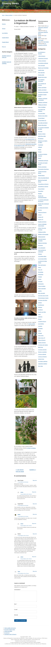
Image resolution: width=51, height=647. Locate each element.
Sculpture (40, 309)
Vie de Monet (41, 118)
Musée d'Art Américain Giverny (43, 204)
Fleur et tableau (42, 107)
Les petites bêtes (42, 256)
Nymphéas (40, 272)
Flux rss (4, 46)
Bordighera (40, 138)
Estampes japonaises (43, 92)
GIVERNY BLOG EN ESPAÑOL (6, 62)
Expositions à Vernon (43, 186)
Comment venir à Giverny (10, 634)
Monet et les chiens (42, 115)
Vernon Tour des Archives (42, 228)
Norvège (40, 131)
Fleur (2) (40, 269)
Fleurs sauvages (42, 288)
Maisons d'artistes (42, 243)
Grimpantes (41, 283)
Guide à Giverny (42, 342)
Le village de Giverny (43, 207)
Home (3, 15)
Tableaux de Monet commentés (42, 99)
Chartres (40, 316)
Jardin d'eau (41, 70)
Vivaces (40, 276)
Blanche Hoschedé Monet (42, 181)
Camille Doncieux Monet (42, 172)
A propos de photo (42, 300)
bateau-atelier (31, 323)
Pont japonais (41, 72)
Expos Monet (41, 188)
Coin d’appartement (30, 139)
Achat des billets (8, 631)
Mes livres (40, 347)
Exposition (40, 191)
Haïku (39, 330)
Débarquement (41, 236)
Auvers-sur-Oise (42, 312)
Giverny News (10, 3)
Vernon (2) (40, 217)
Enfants (40, 302)
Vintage (40, 333)
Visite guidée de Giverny (10, 628)
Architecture (41, 305)
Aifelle (19, 514)
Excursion (40, 245)
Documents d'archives (43, 169)
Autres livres (41, 359)
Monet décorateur (42, 125)
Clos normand (41, 65)
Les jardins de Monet (43, 63)
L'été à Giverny (41, 56)
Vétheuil (40, 147)
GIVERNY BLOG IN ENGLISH (6, 56)
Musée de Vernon (42, 221)
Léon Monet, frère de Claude (20, 470)
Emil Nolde (40, 40)
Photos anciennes (42, 166)
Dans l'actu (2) (41, 338)
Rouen (39, 158)
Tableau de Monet (42, 104)
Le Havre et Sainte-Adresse (42, 155)
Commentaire (17, 589)
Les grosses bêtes (42, 258)
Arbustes (40, 281)
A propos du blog (42, 349)
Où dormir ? (7, 632)
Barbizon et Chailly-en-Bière (43, 141)
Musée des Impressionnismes (42, 196)
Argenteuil (31, 26)
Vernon (3, 28)
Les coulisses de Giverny (42, 84)
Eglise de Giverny (42, 212)
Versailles (40, 328)
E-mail (16, 609)
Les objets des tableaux (41, 110)
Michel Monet (41, 175)
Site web (16, 614)
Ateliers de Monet (42, 89)
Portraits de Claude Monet (42, 163)
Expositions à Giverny (43, 184)
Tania (19, 571)
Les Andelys (5, 33)
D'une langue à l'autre (43, 298)
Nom (15, 604)
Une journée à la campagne (42, 250)
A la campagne (41, 247)
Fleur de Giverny (42, 265)
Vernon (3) (40, 219)
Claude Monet (5, 37)
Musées (40, 193)
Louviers (40, 326)
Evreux (39, 319)
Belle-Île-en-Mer (42, 136)
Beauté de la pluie (42, 77)
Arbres (39, 279)
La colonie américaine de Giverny (43, 200)
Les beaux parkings (42, 361)
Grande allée (41, 75)
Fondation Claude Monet (42, 95)
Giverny (4, 24)
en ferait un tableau (31, 448)
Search (47, 10)
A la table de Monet (42, 122)
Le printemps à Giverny (41, 53)
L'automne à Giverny (43, 58)
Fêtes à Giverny (42, 340)
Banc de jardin (41, 293)
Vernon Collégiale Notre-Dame (42, 225)
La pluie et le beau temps (42, 261)
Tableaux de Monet (42, 102)
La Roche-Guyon (42, 321)
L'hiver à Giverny (42, 60)
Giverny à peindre (42, 352)
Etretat (39, 151)
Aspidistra (32, 469)
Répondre (35, 480)
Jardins (40, 291)
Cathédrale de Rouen (43, 160)
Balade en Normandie (43, 234)
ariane (17, 26)
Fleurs (39, 267)
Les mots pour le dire (43, 295)
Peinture (40, 307)
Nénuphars (40, 274)
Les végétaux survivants (41, 80)
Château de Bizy (42, 232)
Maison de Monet (8, 15)
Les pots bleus (41, 113)
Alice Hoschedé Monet (43, 177)
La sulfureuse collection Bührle (43, 27)
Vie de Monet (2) (42, 120)
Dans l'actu (40, 335)
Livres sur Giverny (42, 356)
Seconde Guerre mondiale (42, 239)
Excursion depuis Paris (9, 629)
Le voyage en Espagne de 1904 (43, 128)
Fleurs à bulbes (41, 286)
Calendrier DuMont (42, 363)
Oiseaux (40, 254)
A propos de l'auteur (43, 345)
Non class (40, 366)
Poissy (39, 149)
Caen (39, 314)
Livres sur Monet (42, 354)
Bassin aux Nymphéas (43, 67)
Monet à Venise (41, 133)
